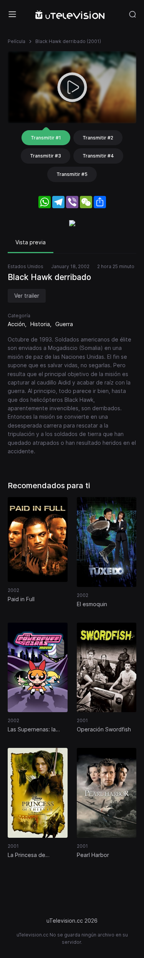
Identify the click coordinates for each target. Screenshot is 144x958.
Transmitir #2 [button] (98, 138)
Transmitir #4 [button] (98, 156)
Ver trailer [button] (26, 295)
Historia (40, 324)
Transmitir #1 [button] (46, 138)
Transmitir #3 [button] (45, 156)
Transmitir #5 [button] (72, 174)
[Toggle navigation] (12, 14)
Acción (16, 324)
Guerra (64, 324)
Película (16, 41)
